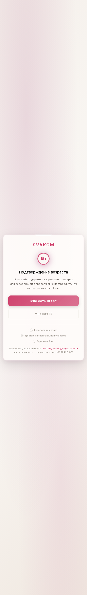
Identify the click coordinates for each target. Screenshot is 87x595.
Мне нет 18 (43, 314)
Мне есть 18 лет (43, 301)
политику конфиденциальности (60, 348)
